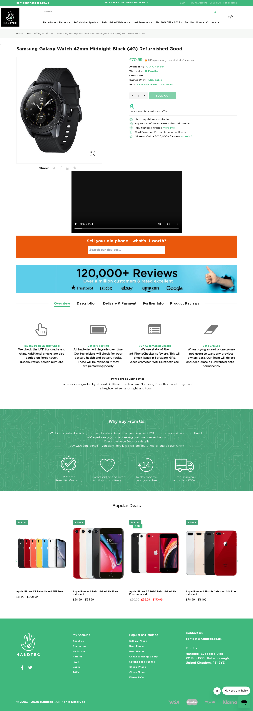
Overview (62, 303)
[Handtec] (10, 17)
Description (86, 303)
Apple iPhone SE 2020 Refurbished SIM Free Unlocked (153, 593)
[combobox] (126, 250)
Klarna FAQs (136, 677)
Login (76, 667)
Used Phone (136, 646)
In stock (22, 522)
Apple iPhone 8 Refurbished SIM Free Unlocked (95, 593)
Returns (77, 656)
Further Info (153, 303)
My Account (80, 651)
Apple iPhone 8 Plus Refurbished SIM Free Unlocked (211, 593)
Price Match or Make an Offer (149, 111)
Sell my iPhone (138, 641)
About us (78, 641)
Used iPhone (136, 651)
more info (169, 127)
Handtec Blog (230, 3)
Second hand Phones (142, 661)
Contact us (79, 646)
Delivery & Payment (120, 303)
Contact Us (215, 3)
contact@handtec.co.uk (204, 639)
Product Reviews (184, 303)
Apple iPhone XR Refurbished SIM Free (39, 591)
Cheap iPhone (137, 667)
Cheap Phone (137, 672)
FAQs (76, 661)
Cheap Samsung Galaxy (143, 656)
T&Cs (76, 672)
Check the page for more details (126, 441)
